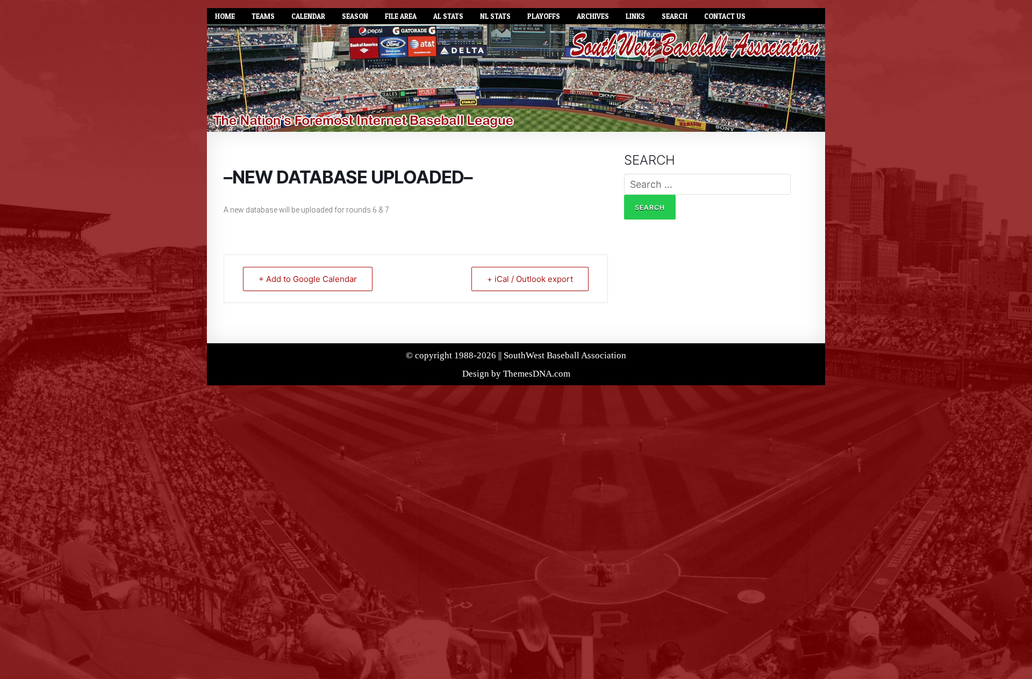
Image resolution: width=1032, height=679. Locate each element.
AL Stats (448, 16)
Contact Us (725, 16)
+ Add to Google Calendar (308, 279)
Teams (263, 16)
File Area (401, 16)
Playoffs (543, 16)
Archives (593, 16)
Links (635, 16)
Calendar (308, 16)
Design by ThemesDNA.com (516, 374)
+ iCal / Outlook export (530, 279)
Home (225, 16)
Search (674, 16)
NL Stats (495, 16)
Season (355, 16)
